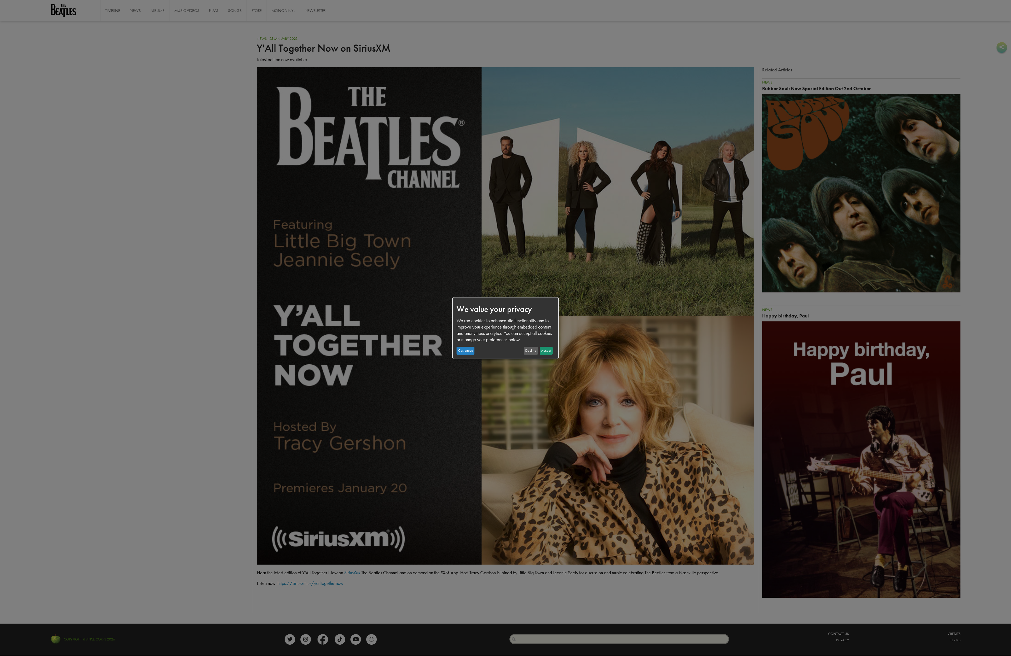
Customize (465, 350)
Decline (530, 350)
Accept (546, 350)
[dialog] (505, 328)
